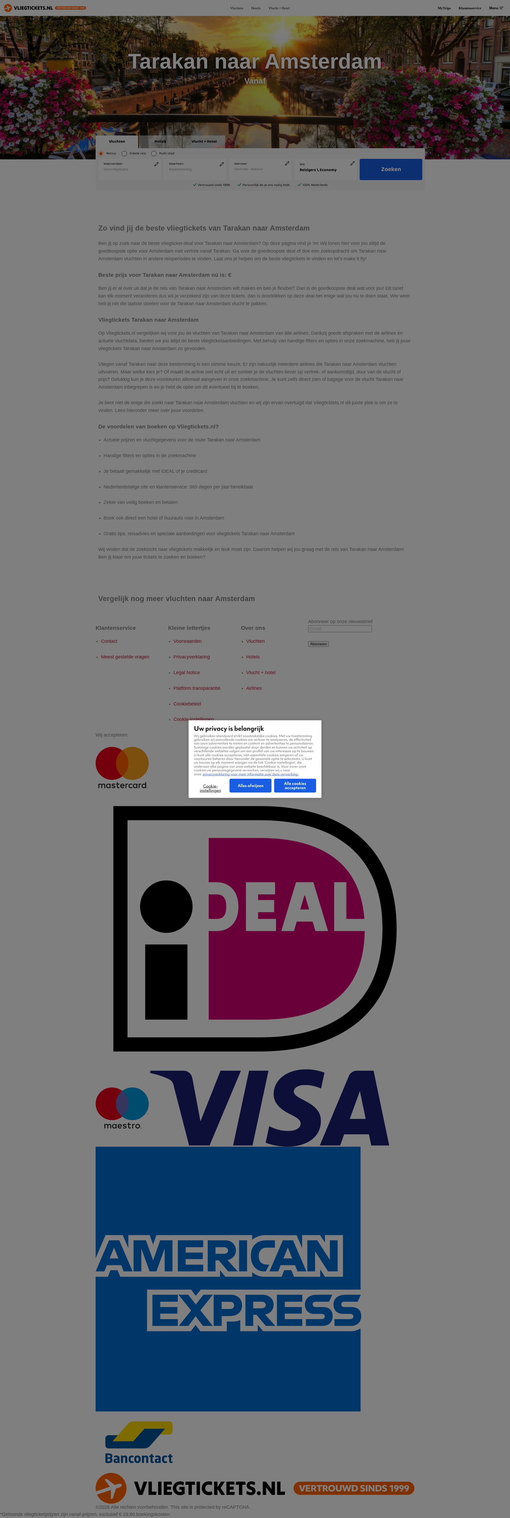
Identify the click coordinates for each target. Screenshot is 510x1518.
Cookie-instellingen (210, 788)
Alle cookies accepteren (295, 785)
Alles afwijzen (251, 785)
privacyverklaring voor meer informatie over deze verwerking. (251, 774)
